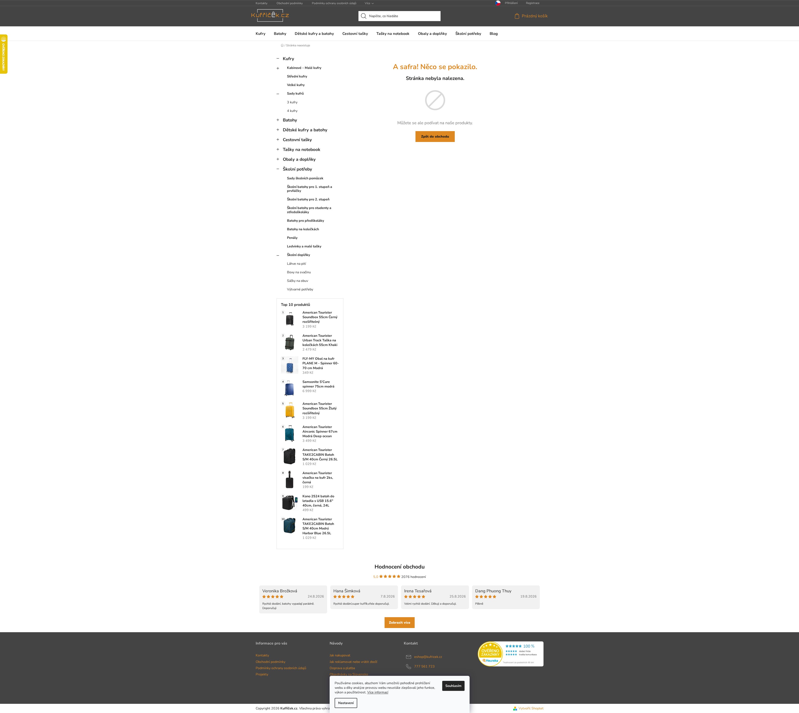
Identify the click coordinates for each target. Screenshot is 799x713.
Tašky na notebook (301, 149)
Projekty (262, 674)
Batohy (290, 120)
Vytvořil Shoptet (531, 708)
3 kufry (292, 102)
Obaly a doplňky (299, 159)
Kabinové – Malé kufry (304, 68)
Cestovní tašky (297, 140)
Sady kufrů (295, 93)
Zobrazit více (399, 622)
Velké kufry (296, 85)
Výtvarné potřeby (300, 289)
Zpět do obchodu (435, 136)
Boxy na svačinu (299, 272)
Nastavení (346, 703)
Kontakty (261, 3)
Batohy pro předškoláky (305, 220)
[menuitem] (260, 34)
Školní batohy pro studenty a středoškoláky (309, 210)
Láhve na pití (296, 263)
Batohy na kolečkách (303, 229)
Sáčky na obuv (297, 281)
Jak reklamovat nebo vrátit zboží (353, 662)
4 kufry (292, 111)
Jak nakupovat (340, 655)
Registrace (532, 3)
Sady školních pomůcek (305, 178)
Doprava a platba (342, 668)
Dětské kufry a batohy (305, 130)
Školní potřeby (297, 169)
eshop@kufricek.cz (428, 657)
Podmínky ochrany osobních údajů (334, 3)
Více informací (377, 692)
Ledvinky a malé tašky (304, 246)
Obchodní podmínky (290, 3)
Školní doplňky (298, 255)
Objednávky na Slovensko (349, 674)
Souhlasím (453, 686)
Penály (292, 238)
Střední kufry (297, 76)
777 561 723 (424, 666)
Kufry (288, 59)
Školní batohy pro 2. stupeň (308, 199)
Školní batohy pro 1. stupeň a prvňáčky (309, 189)
